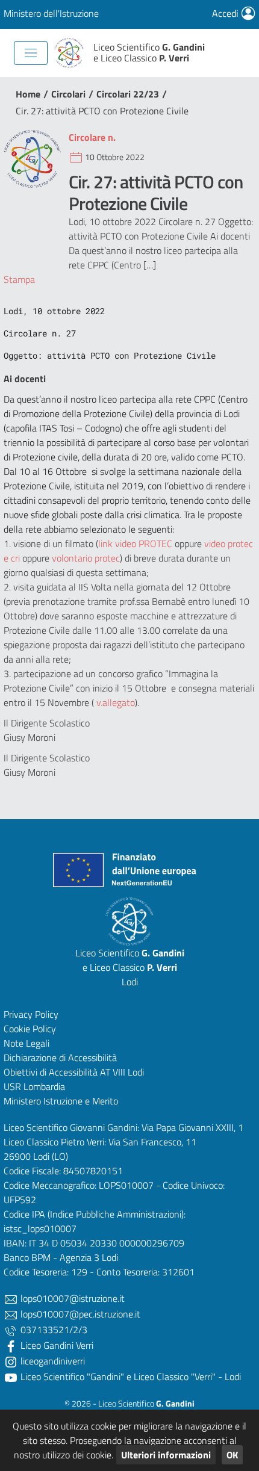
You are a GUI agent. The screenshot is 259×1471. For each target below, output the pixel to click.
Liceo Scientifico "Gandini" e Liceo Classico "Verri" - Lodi (129, 1376)
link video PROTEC (135, 543)
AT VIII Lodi (122, 1072)
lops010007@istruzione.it (71, 1298)
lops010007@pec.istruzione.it (79, 1314)
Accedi (226, 13)
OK (232, 1455)
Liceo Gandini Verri (55, 1345)
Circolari (68, 94)
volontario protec (86, 558)
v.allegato (114, 702)
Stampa (19, 279)
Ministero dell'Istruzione (51, 13)
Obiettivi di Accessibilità (51, 1072)
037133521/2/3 (52, 1329)
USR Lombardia (34, 1086)
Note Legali (26, 1043)
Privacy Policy (31, 1014)
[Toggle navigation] (31, 53)
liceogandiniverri (51, 1361)
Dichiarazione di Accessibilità (60, 1057)
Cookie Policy (30, 1028)
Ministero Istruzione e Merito (61, 1101)
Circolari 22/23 (127, 94)
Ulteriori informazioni (166, 1455)
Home (28, 94)
